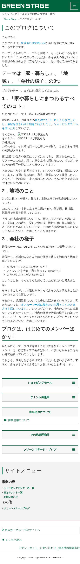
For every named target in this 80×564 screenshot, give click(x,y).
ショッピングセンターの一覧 (19, 488)
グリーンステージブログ (17, 508)
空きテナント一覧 (13, 492)
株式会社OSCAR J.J (33, 43)
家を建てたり (43, 120)
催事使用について (19, 420)
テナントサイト (28, 547)
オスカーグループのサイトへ (22, 529)
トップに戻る (13, 540)
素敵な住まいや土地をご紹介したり (29, 124)
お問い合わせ (11, 497)
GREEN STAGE (25, 6)
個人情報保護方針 (69, 547)
